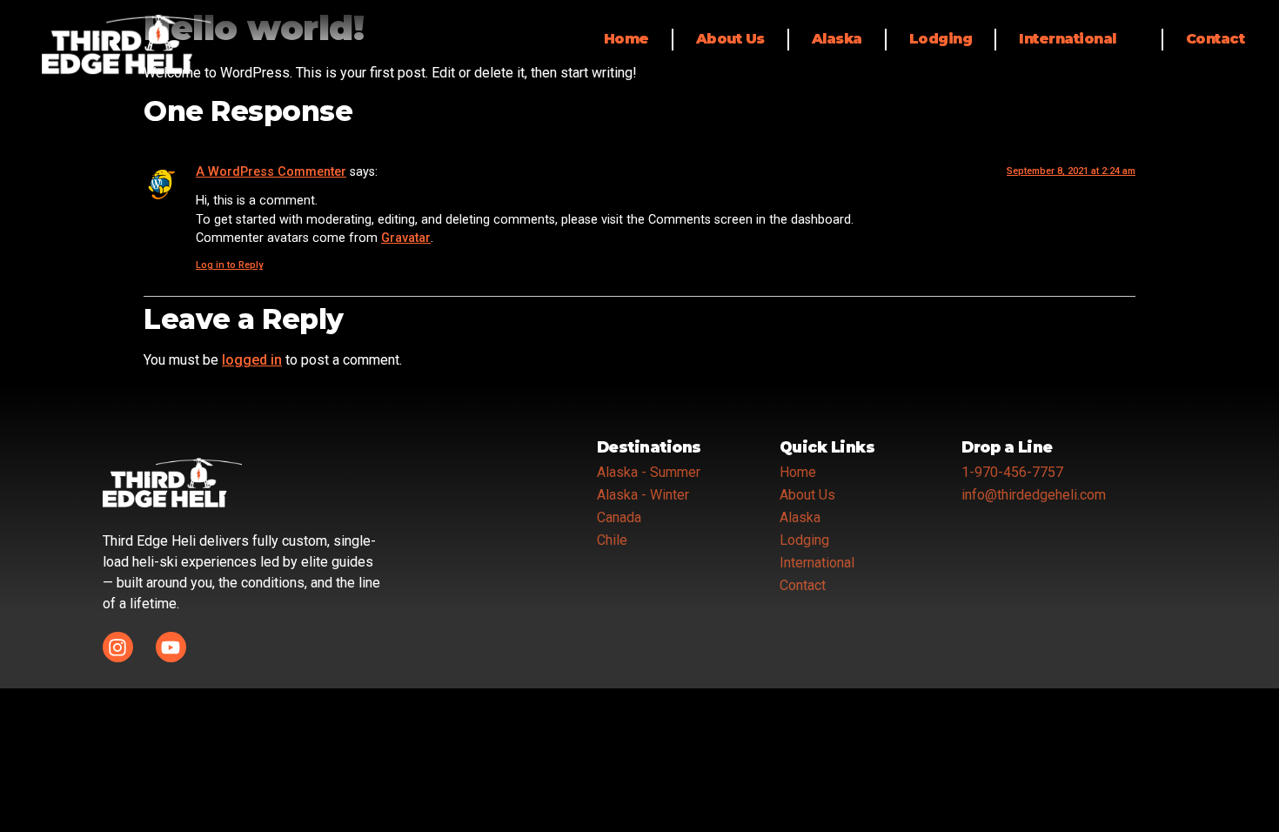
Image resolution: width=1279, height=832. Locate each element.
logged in (252, 360)
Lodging (941, 38)
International (1067, 38)
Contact (1215, 38)
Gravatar (406, 238)
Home (626, 38)
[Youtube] (171, 647)
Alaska (837, 38)
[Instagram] (118, 647)
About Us (730, 38)
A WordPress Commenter (271, 171)
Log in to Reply (229, 265)
